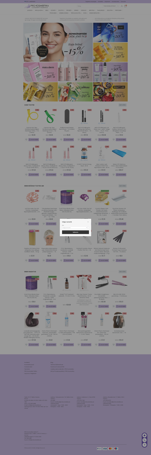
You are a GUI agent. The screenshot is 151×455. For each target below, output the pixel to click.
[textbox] (75, 228)
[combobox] (75, 227)
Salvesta (75, 232)
